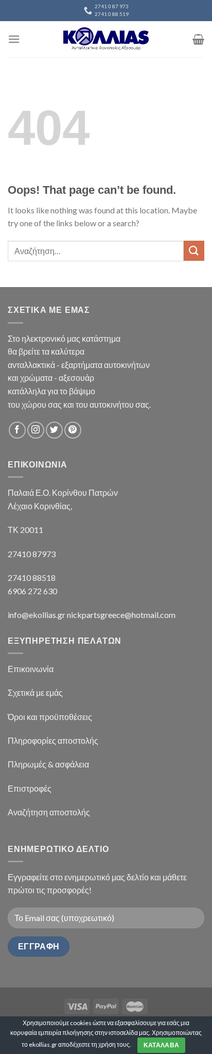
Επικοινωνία (31, 669)
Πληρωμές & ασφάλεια (48, 764)
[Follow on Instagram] (35, 430)
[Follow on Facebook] (17, 430)
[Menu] (14, 39)
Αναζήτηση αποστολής (49, 812)
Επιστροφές (29, 788)
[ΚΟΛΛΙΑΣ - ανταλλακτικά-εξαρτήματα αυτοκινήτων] (106, 39)
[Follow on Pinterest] (72, 430)
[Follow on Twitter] (54, 430)
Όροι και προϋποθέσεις (50, 717)
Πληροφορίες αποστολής (53, 740)
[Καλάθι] (198, 39)
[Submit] (194, 251)
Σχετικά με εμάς (35, 692)
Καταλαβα (162, 1045)
